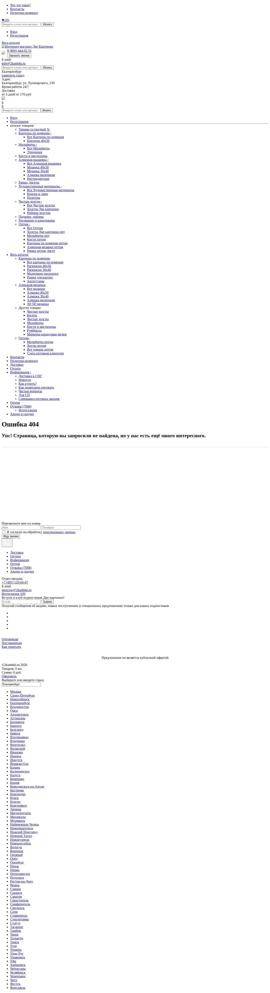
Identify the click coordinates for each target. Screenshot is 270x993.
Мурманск (17, 820)
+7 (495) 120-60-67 (15, 582)
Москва (15, 691)
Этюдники (34, 152)
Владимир (17, 741)
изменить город (13, 75)
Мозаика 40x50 (38, 167)
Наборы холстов (38, 213)
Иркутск (16, 760)
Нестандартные (38, 178)
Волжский (17, 748)
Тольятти (16, 938)
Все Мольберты (38, 148)
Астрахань (17, 718)
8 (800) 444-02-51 (19, 50)
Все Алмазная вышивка (44, 163)
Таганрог (16, 927)
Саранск (16, 893)
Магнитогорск (20, 813)
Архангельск (19, 714)
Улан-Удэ (16, 953)
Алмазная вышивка (34, 159)
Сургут (15, 923)
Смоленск (17, 908)
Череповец (18, 976)
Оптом (24, 224)
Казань (15, 767)
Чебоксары (18, 968)
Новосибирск (20, 699)
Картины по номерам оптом (47, 243)
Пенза (14, 866)
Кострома (17, 790)
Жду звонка (10, 536)
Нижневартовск (21, 828)
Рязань (14, 885)
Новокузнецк (19, 839)
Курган (15, 801)
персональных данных (59, 532)
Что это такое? (20, 5)
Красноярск (18, 805)
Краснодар (18, 794)
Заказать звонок (19, 55)
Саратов (16, 896)
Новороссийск (20, 843)
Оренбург (17, 862)
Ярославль (17, 987)
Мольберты (28, 144)
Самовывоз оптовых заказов (39, 399)
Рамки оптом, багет (41, 251)
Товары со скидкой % (34, 129)
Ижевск (15, 756)
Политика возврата (24, 13)
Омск (14, 710)
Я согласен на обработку (41, 532)
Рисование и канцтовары (37, 220)
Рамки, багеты (29, 182)
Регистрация (19, 35)
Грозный (16, 855)
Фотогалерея (28, 410)
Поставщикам (12, 643)
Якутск (15, 984)
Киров (14, 782)
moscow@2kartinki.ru (16, 590)
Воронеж (16, 851)
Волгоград (17, 745)
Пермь (14, 870)
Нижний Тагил (21, 836)
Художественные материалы (40, 186)
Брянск (15, 733)
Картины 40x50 (38, 141)
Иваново (16, 752)
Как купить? (27, 383)
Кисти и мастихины (33, 156)
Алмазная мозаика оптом (45, 247)
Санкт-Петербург (22, 695)
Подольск (17, 877)
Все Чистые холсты (41, 205)
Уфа (13, 961)
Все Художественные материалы (50, 190)
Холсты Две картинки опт (46, 232)
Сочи (14, 912)
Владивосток (19, 707)
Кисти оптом (36, 239)
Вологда (16, 847)
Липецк (15, 809)
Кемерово (17, 779)
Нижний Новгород (24, 832)
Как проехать (11, 647)
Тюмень (16, 949)
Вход (13, 32)
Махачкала (18, 817)
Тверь (14, 934)
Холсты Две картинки (43, 209)
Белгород (16, 729)
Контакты (17, 9)
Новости (25, 380)
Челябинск (18, 972)
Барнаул (16, 726)
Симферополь (20, 904)
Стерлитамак (19, 919)
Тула (13, 946)
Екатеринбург (20, 703)
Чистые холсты (30, 201)
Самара (15, 889)
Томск (14, 942)
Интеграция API (13, 594)
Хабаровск (18, 965)
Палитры (33, 197)
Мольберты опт (38, 235)
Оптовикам (10, 639)
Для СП (24, 395)
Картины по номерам (35, 133)
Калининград (20, 771)
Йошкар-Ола (19, 764)
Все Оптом (35, 228)
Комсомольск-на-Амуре (27, 786)
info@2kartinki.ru (14, 63)
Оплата (15, 368)
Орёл (14, 858)
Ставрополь (18, 915)
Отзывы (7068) (20, 406)
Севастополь (19, 900)
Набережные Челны (24, 824)
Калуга (15, 775)
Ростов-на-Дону (21, 881)
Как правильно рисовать (36, 387)
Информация (20, 372)
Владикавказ (19, 737)
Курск (14, 798)
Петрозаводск (20, 874)
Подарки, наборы (31, 216)
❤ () (5, 20)
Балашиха (17, 722)
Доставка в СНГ (30, 376)
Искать (47, 24)
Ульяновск (17, 957)
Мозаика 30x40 (38, 171)
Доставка (16, 364)
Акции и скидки (22, 414)
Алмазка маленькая (41, 175)
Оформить (9, 676)
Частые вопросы (30, 391)
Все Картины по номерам (45, 137)
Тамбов (15, 930)
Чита (13, 980)
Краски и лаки (37, 194)
